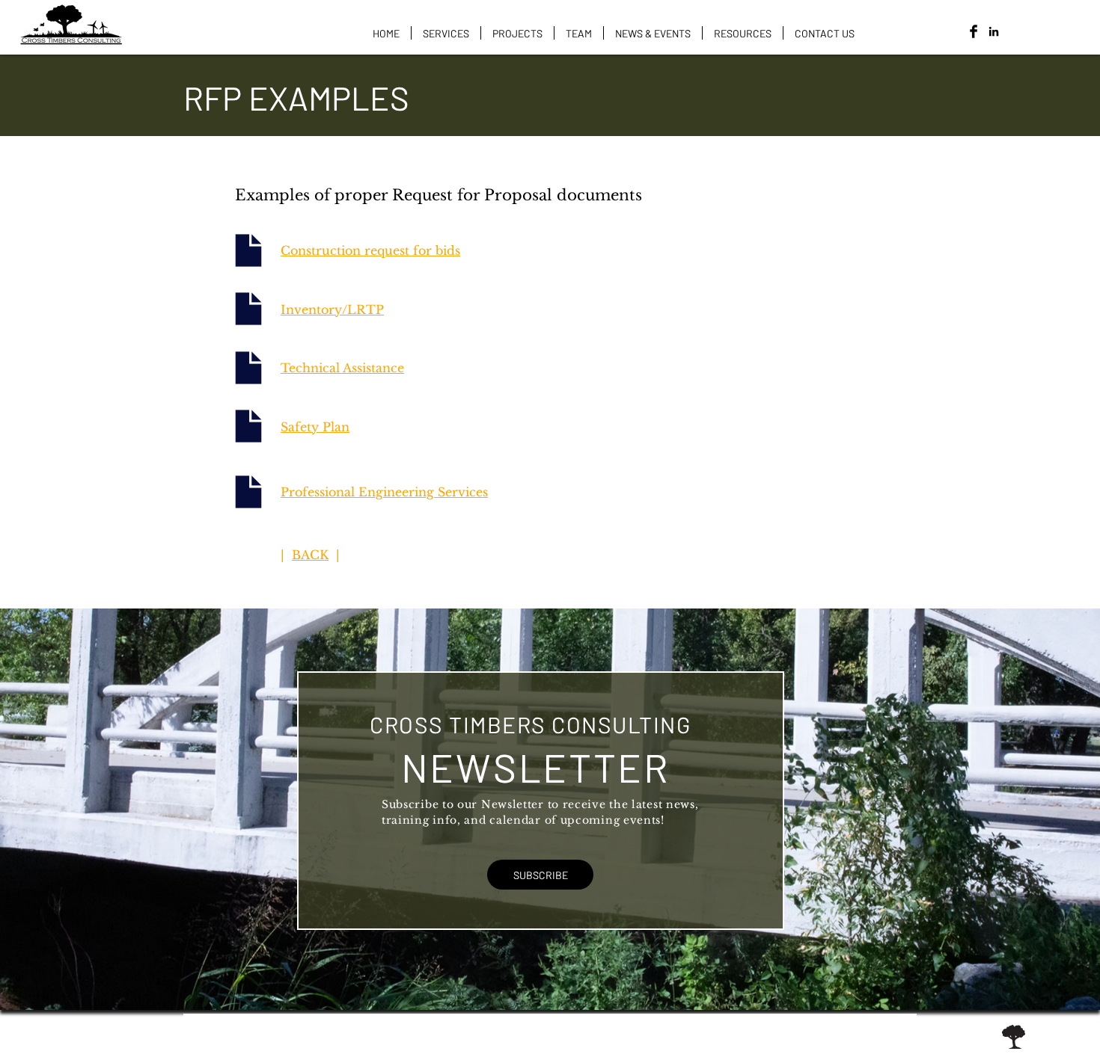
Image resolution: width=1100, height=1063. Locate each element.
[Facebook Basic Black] (973, 31)
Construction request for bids (370, 250)
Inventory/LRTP (332, 309)
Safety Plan (315, 426)
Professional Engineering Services (384, 491)
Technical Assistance (342, 367)
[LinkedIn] (993, 31)
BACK (310, 554)
